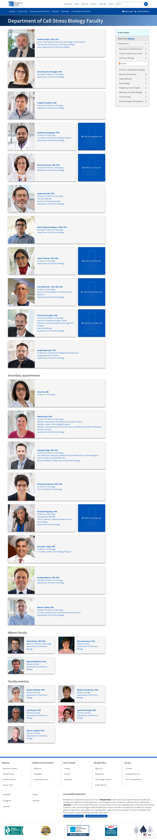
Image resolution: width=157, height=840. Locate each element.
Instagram (7, 800)
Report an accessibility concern (96, 816)
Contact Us (84, 4)
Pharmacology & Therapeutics (131, 101)
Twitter (35, 794)
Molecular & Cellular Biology (130, 92)
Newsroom (99, 774)
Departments (123, 43)
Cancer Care (22, 11)
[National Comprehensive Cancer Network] (78, 835)
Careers (76, 4)
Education (65, 11)
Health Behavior (125, 79)
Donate (110, 4)
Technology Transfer (103, 779)
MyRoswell (128, 11)
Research (55, 11)
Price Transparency (133, 779)
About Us (99, 768)
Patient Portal (8, 774)
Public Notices (101, 785)
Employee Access (133, 774)
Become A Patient (10, 768)
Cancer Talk (102, 4)
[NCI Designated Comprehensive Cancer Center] (111, 835)
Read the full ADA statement (73, 816)
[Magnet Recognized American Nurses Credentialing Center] (14, 835)
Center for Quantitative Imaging (132, 70)
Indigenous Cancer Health (129, 88)
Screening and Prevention (39, 11)
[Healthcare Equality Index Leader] (46, 835)
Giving (66, 768)
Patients (12, 11)
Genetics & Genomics (127, 74)
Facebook (7, 794)
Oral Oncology (125, 97)
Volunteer (68, 779)
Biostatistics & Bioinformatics (131, 49)
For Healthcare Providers (81, 11)
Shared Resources (41, 779)
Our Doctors (68, 4)
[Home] (16, 6)
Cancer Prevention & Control (130, 53)
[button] (146, 4)
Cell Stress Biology (126, 58)
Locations (93, 4)
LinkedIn (6, 806)
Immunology (124, 83)
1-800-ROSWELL (143, 11)
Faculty (123, 63)
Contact (129, 768)
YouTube (35, 800)
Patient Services (9, 779)
